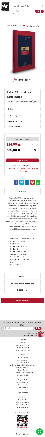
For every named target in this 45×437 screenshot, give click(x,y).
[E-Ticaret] (26, 434)
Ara (42, 6)
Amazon (35, 168)
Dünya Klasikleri (13, 126)
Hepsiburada (25, 168)
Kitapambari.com (13, 168)
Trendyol (23, 171)
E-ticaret (19, 434)
